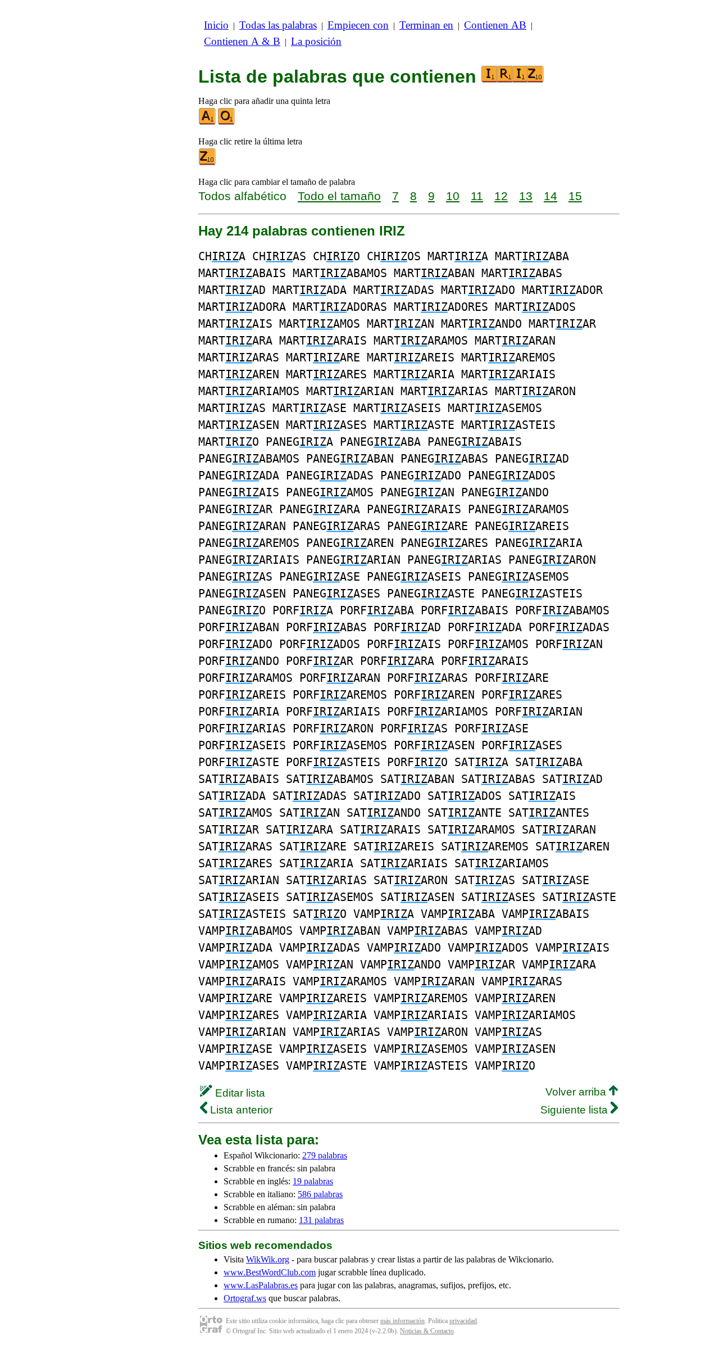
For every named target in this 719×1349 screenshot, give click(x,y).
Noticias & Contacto (427, 1331)
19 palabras (313, 1181)
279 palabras (324, 1155)
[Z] (207, 163)
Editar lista (238, 1093)
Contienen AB (495, 25)
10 (452, 195)
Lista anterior (239, 1110)
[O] (226, 122)
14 (550, 195)
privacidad (463, 1321)
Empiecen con (358, 25)
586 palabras (320, 1194)
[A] (207, 122)
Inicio (216, 25)
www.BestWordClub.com (270, 1272)
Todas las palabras (278, 25)
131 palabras (321, 1220)
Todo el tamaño (339, 195)
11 (477, 195)
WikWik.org (267, 1259)
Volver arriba (577, 1092)
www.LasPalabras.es (261, 1285)
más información (402, 1321)
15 (575, 195)
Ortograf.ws (245, 1298)
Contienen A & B (242, 41)
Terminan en (426, 25)
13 (526, 195)
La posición (316, 41)
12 (501, 195)
